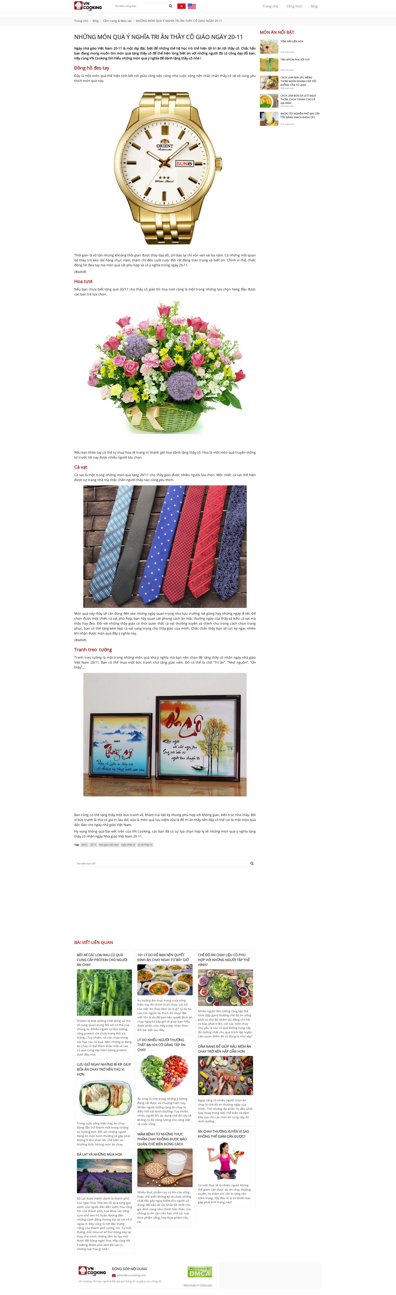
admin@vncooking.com (131, 1275)
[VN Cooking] (91, 6)
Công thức (294, 6)
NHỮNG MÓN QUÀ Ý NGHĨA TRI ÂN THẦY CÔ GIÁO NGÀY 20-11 (179, 21)
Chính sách (206, 1285)
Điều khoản (190, 1285)
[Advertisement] (165, 902)
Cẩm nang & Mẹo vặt (117, 21)
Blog (314, 6)
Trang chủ (270, 6)
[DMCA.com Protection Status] (199, 1276)
